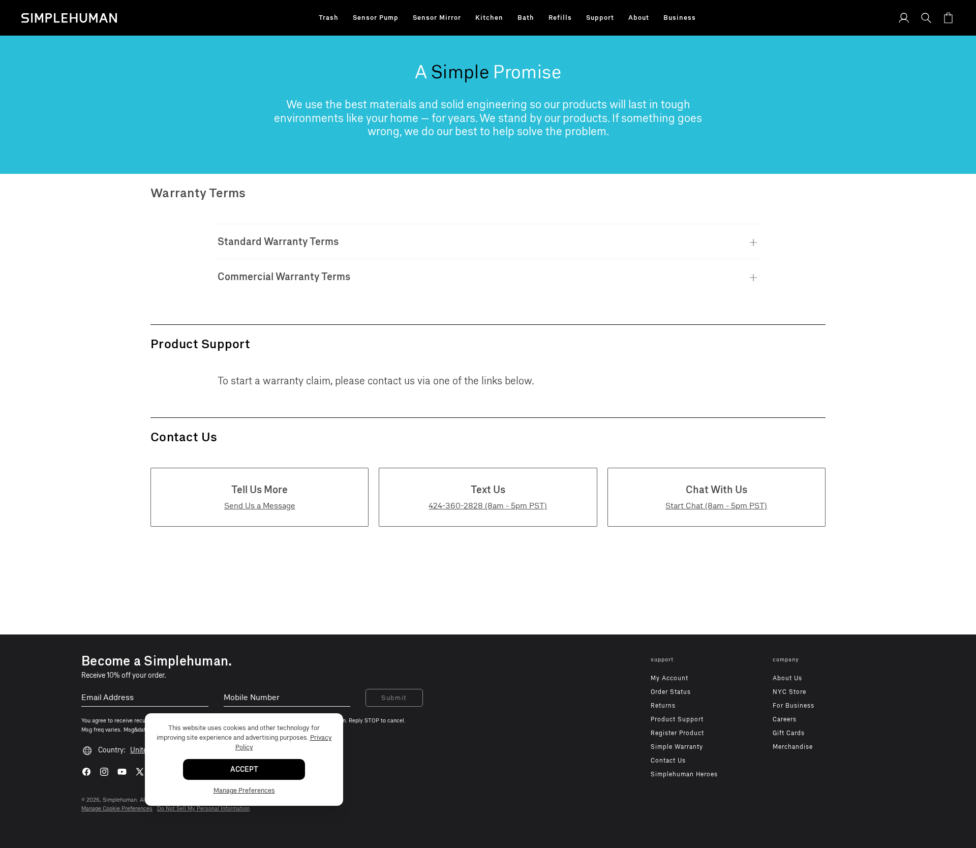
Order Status (671, 691)
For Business (793, 705)
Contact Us (668, 760)
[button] (329, 18)
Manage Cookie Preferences (116, 808)
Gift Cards (789, 733)
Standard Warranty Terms (278, 241)
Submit (394, 698)
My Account (669, 678)
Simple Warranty (677, 746)
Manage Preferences (244, 790)
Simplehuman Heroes (684, 774)
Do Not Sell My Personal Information (203, 808)
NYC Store (789, 691)
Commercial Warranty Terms (284, 276)
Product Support (677, 719)
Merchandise (793, 746)
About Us (787, 678)
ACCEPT (244, 769)
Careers (785, 719)
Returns (663, 705)
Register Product (677, 733)
